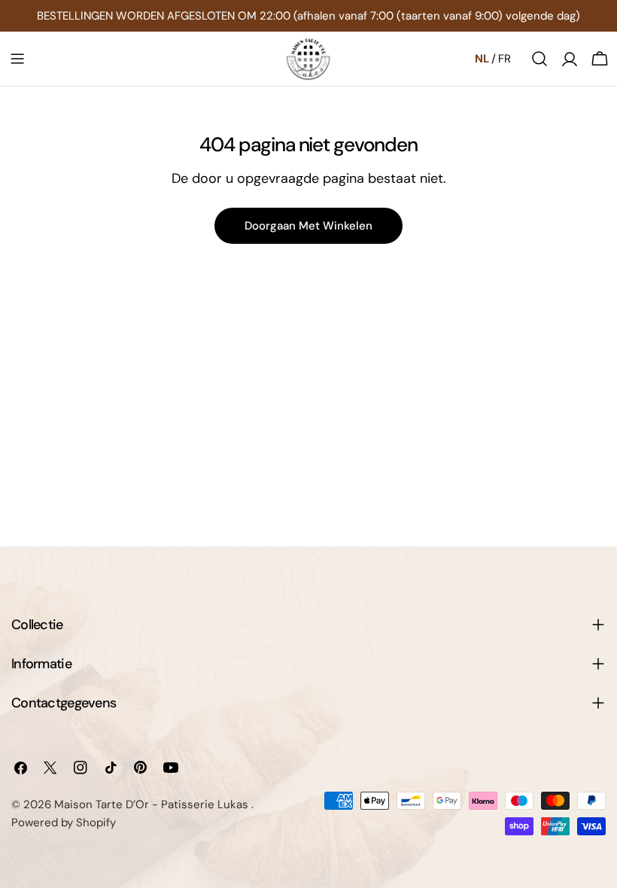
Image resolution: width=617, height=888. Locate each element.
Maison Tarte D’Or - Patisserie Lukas (152, 804)
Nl (482, 58)
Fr (504, 58)
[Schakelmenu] (17, 59)
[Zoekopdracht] (539, 59)
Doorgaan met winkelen (308, 225)
